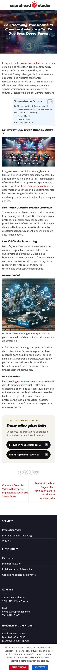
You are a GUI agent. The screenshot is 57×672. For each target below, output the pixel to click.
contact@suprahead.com (16, 611)
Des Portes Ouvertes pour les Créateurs (35, 109)
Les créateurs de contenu (35, 186)
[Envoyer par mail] (31, 472)
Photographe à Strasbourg (17, 535)
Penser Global (24, 116)
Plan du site (8, 558)
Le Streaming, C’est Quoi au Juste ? (31, 106)
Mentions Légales (12, 563)
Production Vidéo (11, 530)
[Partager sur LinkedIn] (36, 472)
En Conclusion (24, 119)
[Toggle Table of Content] (48, 101)
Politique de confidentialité (17, 569)
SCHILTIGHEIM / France (15, 601)
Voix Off (6, 541)
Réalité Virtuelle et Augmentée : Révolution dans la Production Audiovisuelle (44, 491)
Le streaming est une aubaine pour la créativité (28, 381)
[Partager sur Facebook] (20, 472)
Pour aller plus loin (23, 122)
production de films (31, 63)
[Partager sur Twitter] (25, 472)
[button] (4, 5)
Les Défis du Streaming (25, 112)
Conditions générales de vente (19, 574)
